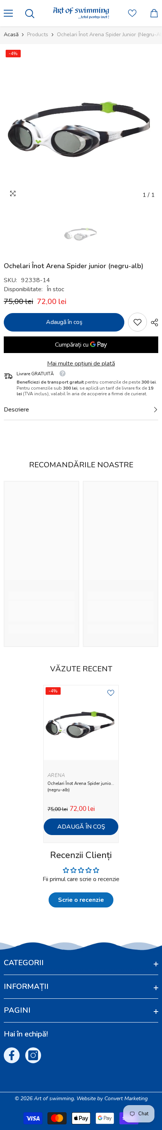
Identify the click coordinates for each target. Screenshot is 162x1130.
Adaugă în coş (64, 322)
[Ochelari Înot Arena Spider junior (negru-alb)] (81, 722)
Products (37, 34)
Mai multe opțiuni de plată (81, 363)
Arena (56, 775)
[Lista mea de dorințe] (132, 13)
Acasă (11, 34)
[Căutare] (29, 13)
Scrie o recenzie (81, 900)
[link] (137, 322)
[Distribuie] (152, 322)
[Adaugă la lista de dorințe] (110, 693)
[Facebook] (12, 1055)
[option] (81, 125)
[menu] (8, 13)
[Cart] (154, 13)
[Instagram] (33, 1055)
